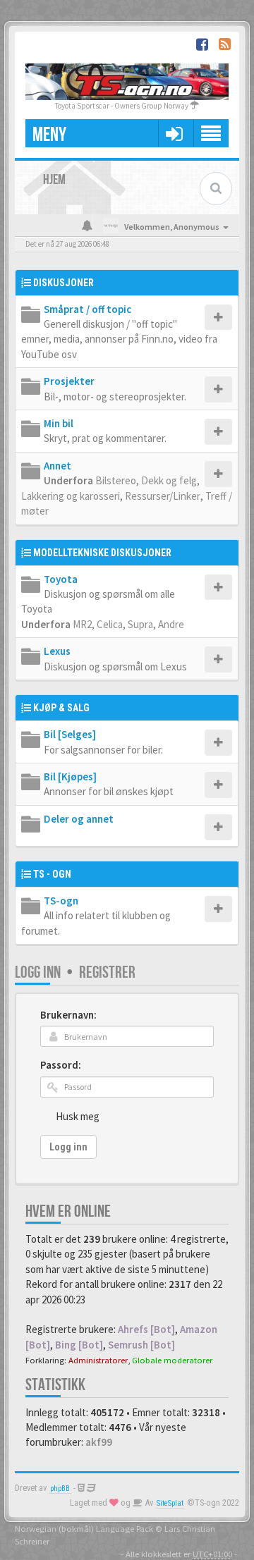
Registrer (107, 972)
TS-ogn (61, 900)
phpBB (60, 1488)
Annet (57, 465)
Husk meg (77, 1116)
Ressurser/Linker (162, 496)
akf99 (98, 1442)
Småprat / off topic (87, 309)
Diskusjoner (63, 282)
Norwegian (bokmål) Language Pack (84, 1528)
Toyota (61, 579)
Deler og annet (79, 818)
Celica (110, 624)
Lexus (57, 651)
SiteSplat (170, 1503)
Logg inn (38, 972)
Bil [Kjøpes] (70, 776)
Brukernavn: (68, 1014)
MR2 (82, 624)
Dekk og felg (169, 480)
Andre (171, 624)
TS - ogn (52, 874)
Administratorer (98, 1359)
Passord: (60, 1064)
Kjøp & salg (61, 707)
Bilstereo (115, 480)
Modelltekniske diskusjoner (102, 552)
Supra (140, 624)
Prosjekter (69, 381)
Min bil (58, 423)
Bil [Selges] (70, 734)
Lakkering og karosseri (70, 496)
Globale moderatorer (172, 1359)
